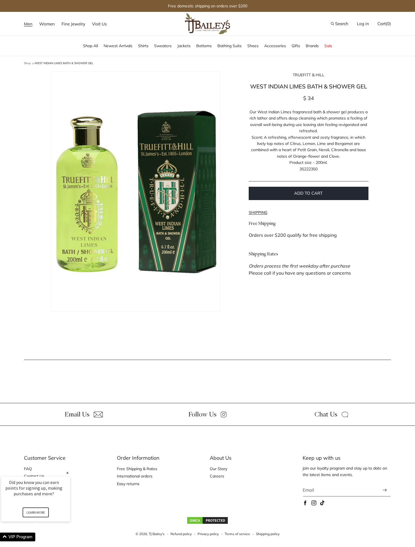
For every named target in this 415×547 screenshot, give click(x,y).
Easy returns (128, 483)
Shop (27, 63)
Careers (217, 476)
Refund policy (181, 534)
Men (28, 24)
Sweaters (163, 45)
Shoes (253, 45)
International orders (134, 476)
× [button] (67, 473)
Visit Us (99, 24)
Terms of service (237, 534)
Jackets (184, 45)
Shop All (90, 45)
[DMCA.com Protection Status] (207, 523)
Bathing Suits (229, 45)
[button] (28, 24)
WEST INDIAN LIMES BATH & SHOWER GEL (63, 63)
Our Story (218, 468)
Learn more (36, 512)
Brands (312, 45)
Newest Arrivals (118, 45)
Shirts (143, 45)
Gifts (296, 45)
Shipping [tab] (258, 212)
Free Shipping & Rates (137, 468)
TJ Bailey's (157, 534)
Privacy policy (208, 534)
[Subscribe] (384, 490)
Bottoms (204, 45)
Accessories (275, 45)
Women (47, 24)
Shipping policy (267, 534)
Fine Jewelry (73, 24)
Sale (328, 45)
